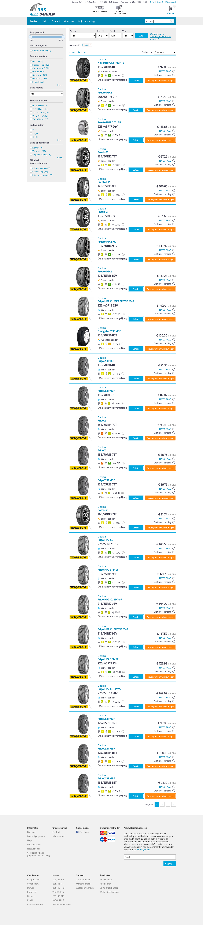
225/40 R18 (58, 887)
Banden (33, 21)
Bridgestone (33, 879)
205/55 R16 (58, 879)
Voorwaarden (34, 844)
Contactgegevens (36, 836)
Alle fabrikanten (35, 904)
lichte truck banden (109, 887)
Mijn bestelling (86, 21)
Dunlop (30, 887)
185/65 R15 (58, 900)
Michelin (31, 896)
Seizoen (74, 31)
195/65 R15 (58, 892)
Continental (32, 883)
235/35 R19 (58, 896)
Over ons (69, 21)
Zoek (141, 35)
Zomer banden (83, 879)
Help (152, 2)
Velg (124, 31)
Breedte (101, 31)
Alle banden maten (61, 904)
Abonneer (169, 864)
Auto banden (106, 879)
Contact (160, 2)
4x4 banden (105, 883)
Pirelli (30, 900)
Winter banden (83, 883)
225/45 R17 (58, 883)
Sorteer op (147, 52)
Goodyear (32, 892)
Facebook (83, 832)
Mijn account (170, 2)
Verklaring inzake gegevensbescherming (38, 854)
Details (136, 80)
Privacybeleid (143, 849)
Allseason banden (85, 887)
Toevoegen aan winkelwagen (160, 80)
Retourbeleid (33, 848)
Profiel (113, 31)
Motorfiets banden (109, 892)
